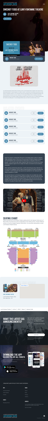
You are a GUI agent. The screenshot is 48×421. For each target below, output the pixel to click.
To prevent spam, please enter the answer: (37, 323)
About (26, 390)
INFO (34, 113)
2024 (19, 309)
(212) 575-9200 (28, 407)
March (23, 309)
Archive (14, 309)
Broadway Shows (6, 402)
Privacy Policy (39, 418)
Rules (26, 392)
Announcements (6, 390)
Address (26, 396)
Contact (4, 394)
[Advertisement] (24, 28)
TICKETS (40, 113)
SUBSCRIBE (36, 334)
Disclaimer (43, 418)
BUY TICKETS (38, 58)
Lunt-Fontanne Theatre (6, 309)
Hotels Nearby (6, 392)
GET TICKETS (7, 18)
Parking (26, 394)
